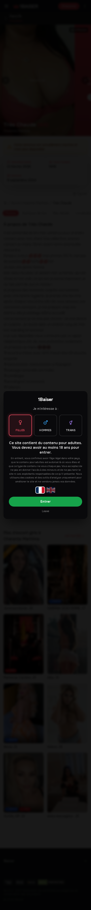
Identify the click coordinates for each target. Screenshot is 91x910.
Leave (45, 511)
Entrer (45, 502)
